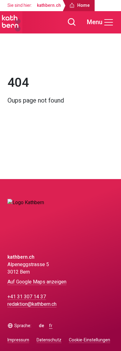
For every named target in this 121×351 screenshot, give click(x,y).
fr (50, 326)
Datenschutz (49, 340)
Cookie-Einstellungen (89, 340)
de (41, 326)
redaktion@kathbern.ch (31, 304)
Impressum (18, 340)
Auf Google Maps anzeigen (36, 282)
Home (19, 61)
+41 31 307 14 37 (26, 297)
